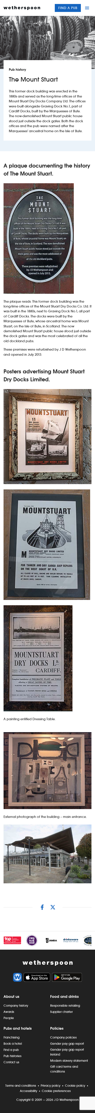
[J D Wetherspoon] (22, 8)
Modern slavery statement (69, 1061)
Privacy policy (50, 1086)
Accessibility (28, 1091)
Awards (9, 1012)
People (9, 1018)
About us (11, 996)
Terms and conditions (20, 1086)
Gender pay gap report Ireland (67, 1052)
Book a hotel (13, 1044)
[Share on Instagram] (42, 907)
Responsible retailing (65, 1006)
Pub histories (12, 1056)
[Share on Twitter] (52, 907)
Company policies (63, 1037)
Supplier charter (61, 1012)
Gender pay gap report (67, 1044)
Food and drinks (64, 996)
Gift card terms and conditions (64, 1069)
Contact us (11, 1062)
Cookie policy (75, 1086)
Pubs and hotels (18, 1028)
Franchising (11, 1037)
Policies (56, 1028)
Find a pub (67, 8)
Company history (16, 1006)
